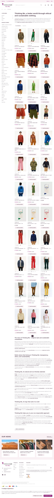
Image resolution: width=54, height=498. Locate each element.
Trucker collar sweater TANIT (20, 328)
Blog (14, 469)
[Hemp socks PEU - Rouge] (46, 214)
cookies (30, 491)
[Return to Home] (2, 9)
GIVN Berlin (4, 48)
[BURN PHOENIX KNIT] (46, 60)
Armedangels (4, 31)
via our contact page (48, 423)
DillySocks (3, 40)
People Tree (4, 92)
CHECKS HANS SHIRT (46, 249)
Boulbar (3, 34)
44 (33, 119)
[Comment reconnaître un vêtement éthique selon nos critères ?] (27, 445)
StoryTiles (3, 102)
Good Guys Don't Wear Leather (7, 50)
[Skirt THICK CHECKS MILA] (33, 60)
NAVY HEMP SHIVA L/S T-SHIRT (46, 175)
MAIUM (3, 72)
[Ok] (51, 468)
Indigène (3, 57)
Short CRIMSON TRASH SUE (19, 122)
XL (20, 43)
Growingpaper (4, 53)
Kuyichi (3, 62)
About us (48, 1)
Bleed (3, 32)
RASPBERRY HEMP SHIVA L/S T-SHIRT (20, 150)
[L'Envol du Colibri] (7, 5)
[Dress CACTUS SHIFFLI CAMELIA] (33, 189)
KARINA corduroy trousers (45, 301)
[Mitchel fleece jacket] (20, 263)
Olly (2, 89)
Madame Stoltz (4, 70)
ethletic (3, 46)
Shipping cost (21, 470)
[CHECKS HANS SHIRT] (46, 237)
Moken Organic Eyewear (6, 76)
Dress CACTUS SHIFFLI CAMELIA (33, 200)
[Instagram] (5, 475)
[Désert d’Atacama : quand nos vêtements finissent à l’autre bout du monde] (10, 445)
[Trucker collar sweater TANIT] (20, 316)
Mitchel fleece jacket (19, 274)
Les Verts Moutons (5, 67)
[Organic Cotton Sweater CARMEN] (33, 316)
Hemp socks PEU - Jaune (32, 223)
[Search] (41, 5)
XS (28, 43)
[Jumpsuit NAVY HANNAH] (46, 35)
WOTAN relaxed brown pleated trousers (20, 301)
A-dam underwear (5, 27)
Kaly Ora (3, 61)
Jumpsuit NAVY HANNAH (45, 46)
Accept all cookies (47, 495)
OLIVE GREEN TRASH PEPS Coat (33, 175)
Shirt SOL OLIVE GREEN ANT (20, 46)
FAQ (51, 1)
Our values (21, 466)
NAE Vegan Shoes (5, 83)
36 (15, 172)
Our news (6, 437)
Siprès (3, 97)
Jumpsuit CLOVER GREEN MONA (33, 46)
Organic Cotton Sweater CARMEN (33, 328)
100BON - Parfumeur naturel (6, 24)
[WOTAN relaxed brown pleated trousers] (20, 289)
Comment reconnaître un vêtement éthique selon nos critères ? (26, 452)
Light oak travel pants (31, 300)
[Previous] (1, 446)
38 (28, 119)
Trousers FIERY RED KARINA (32, 274)
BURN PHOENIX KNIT (44, 71)
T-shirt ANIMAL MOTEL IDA (45, 328)
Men (14, 466)
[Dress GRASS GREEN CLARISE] (33, 86)
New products (21, 475)
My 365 (3, 81)
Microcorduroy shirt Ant (33, 249)
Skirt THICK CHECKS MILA (32, 71)
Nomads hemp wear (5, 84)
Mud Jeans (3, 80)
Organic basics (4, 91)
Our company (21, 464)
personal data (46, 492)
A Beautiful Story (5, 26)
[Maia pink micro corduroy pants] (20, 164)
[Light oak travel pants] (33, 289)
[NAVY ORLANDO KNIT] (20, 86)
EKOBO (3, 45)
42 (31, 119)
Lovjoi (3, 69)
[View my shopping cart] (48, 5)
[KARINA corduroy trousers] (46, 289)
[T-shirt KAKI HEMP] (46, 111)
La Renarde (4, 64)
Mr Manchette (4, 78)
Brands (5, 9)
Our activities (21, 467)
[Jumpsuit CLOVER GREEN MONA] (33, 35)
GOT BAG (3, 51)
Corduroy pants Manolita (20, 248)
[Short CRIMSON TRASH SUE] (20, 111)
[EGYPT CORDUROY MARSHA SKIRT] (20, 60)
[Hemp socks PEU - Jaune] (33, 214)
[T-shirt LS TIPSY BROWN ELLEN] (33, 138)
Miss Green (4, 75)
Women (3, 15)
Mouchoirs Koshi (5, 59)
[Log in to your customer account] (45, 5)
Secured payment (22, 469)
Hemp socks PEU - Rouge (45, 223)
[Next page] (36, 336)
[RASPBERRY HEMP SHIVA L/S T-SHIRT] (20, 138)
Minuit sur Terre (4, 73)
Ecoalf (3, 42)
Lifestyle (3, 18)
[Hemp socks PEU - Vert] (20, 214)
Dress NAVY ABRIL (44, 97)
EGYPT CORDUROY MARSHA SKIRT (20, 72)
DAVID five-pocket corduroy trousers (45, 275)
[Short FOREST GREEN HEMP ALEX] (33, 111)
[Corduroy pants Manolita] (20, 237)
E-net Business (11, 483)
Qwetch (3, 94)
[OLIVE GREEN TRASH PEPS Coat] (33, 164)
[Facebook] (3, 475)
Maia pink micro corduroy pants (20, 175)
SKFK (3, 100)
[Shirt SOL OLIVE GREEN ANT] (20, 35)
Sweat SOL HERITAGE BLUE (19, 200)
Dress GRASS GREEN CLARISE (33, 97)
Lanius (3, 65)
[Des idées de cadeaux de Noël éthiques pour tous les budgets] (44, 445)
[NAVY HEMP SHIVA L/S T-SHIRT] (46, 164)
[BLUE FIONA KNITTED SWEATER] (46, 138)
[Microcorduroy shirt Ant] (33, 237)
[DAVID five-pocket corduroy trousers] (46, 263)
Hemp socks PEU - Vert (19, 223)
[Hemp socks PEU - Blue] (46, 189)
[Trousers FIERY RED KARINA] (33, 263)
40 (18, 172)
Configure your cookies (37, 495)
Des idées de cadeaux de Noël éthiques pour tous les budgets (43, 452)
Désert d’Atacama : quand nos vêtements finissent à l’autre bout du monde (10, 452)
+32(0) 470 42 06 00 (7, 471)
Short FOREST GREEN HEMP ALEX (32, 123)
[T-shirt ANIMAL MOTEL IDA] (46, 316)
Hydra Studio (4, 56)
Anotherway (4, 29)
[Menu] (51, 5)
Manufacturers (5, 22)
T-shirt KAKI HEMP (44, 122)
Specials (20, 473)
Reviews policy (21, 472)
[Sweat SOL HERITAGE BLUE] (20, 189)
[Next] (52, 446)
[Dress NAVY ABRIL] (46, 86)
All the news (49, 436)
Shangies (3, 95)
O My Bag (3, 86)
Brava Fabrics (4, 35)
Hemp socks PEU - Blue (45, 198)
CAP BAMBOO (4, 37)
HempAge (3, 54)
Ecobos (3, 43)
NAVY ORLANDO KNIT (18, 97)
